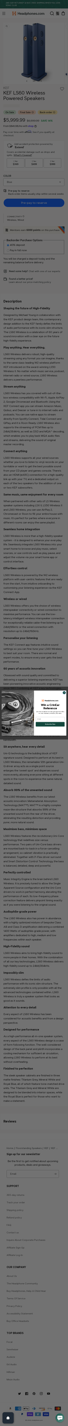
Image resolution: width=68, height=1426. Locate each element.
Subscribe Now (50, 724)
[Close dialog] (64, 692)
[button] (59, 1417)
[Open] (8, 1418)
